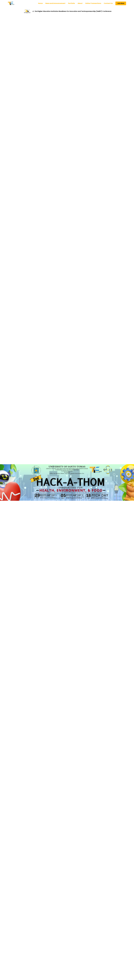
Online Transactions (93, 3)
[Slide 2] (68, 962)
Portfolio (71, 3)
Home (40, 3)
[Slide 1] (65, 962)
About (80, 3)
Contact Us (108, 3)
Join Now (120, 3)
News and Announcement (55, 3)
